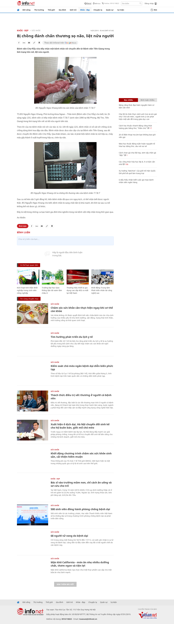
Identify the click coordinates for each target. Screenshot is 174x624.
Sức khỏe (36, 30)
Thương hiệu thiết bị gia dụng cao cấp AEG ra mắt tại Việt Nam (77, 290)
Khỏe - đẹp (85, 10)
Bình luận (22, 226)
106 (126, 164)
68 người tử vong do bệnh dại (69, 535)
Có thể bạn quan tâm (29, 265)
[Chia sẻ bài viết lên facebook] (19, 43)
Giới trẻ (73, 10)
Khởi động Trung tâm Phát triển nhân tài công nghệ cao (101, 290)
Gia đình (62, 10)
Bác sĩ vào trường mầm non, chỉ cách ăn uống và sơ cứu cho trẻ (81, 484)
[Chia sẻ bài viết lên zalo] (24, 43)
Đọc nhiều (128, 100)
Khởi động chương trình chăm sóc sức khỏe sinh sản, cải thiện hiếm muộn (81, 455)
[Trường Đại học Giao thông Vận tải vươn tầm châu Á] (53, 277)
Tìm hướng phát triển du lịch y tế (72, 337)
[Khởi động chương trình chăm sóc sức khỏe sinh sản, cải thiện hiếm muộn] (32, 459)
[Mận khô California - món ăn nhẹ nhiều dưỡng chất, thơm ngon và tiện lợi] (32, 568)
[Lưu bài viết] (39, 43)
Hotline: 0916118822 (111, 3)
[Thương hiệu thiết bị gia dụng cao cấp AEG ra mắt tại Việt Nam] (78, 277)
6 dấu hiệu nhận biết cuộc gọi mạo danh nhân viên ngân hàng (136, 181)
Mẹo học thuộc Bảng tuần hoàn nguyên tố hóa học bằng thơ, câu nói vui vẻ (137, 144)
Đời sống (26, 10)
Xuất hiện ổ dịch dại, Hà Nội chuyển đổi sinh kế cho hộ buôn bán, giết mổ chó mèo (80, 426)
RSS (155, 10)
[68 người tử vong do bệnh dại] (32, 541)
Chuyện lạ (97, 10)
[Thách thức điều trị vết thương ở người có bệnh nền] (32, 401)
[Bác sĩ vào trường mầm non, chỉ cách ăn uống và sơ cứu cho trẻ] (32, 488)
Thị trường (39, 10)
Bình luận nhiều (147, 100)
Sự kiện (120, 10)
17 (150, 128)
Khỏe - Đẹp (22, 30)
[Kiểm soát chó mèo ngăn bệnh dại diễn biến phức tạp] (32, 371)
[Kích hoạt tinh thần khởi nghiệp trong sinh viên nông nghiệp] (28, 277)
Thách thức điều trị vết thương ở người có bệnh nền (81, 396)
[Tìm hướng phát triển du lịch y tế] (32, 342)
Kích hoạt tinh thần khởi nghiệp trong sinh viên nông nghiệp (27, 290)
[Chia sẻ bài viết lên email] (29, 43)
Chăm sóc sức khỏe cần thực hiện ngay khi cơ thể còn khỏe (82, 309)
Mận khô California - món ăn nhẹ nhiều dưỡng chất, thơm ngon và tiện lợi (80, 564)
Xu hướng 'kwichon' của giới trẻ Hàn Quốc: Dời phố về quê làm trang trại (137, 172)
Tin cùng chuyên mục (29, 299)
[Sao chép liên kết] (34, 43)
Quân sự (109, 10)
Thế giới (51, 10)
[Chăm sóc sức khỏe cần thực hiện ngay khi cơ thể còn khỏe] (32, 313)
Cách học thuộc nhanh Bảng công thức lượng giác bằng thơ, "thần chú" (135, 126)
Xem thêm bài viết (65, 584)
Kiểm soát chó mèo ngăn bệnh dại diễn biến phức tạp (82, 367)
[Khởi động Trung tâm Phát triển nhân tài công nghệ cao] (102, 277)
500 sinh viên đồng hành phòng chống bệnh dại (80, 509)
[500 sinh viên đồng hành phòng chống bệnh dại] (32, 515)
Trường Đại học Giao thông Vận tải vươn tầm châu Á (52, 290)
